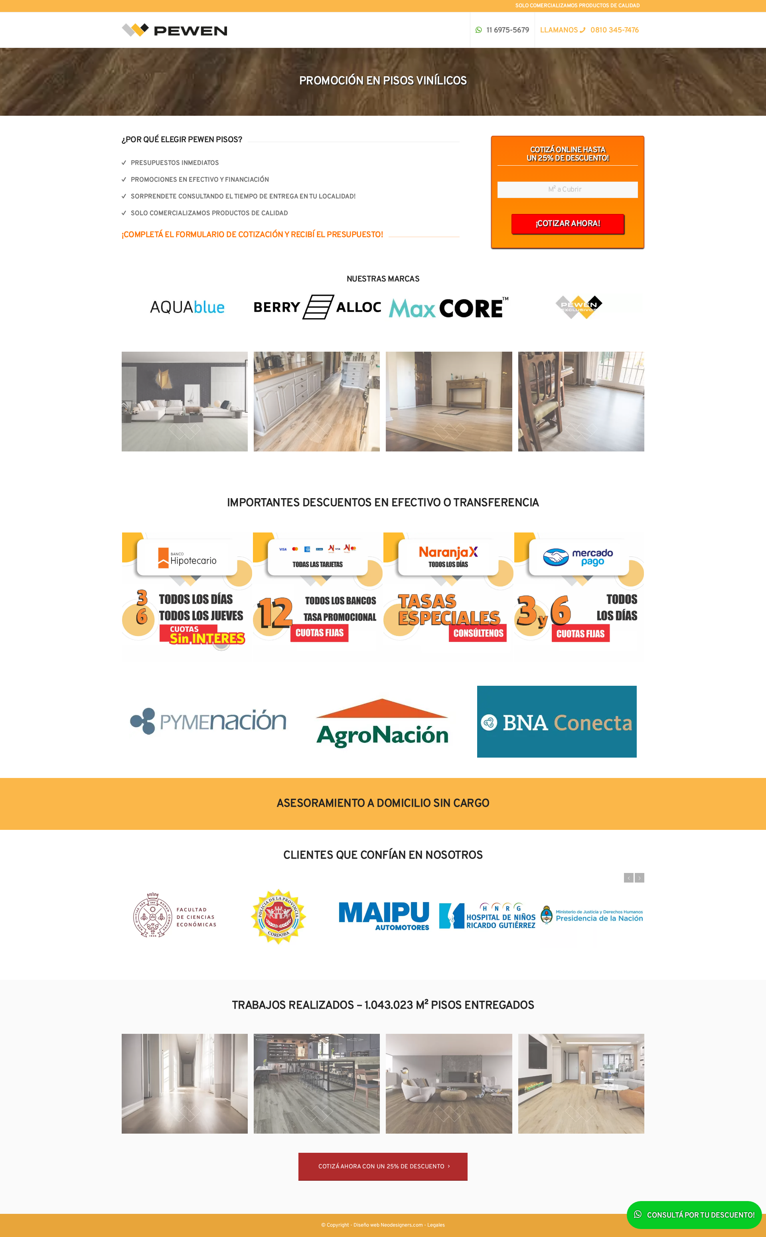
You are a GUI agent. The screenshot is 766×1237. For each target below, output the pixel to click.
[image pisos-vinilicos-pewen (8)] (584, 1087)
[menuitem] (502, 30)
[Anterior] (629, 878)
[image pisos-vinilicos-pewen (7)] (452, 1087)
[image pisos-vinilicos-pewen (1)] (188, 404)
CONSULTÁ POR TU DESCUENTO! (700, 1215)
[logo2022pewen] (174, 30)
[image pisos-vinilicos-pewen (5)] (188, 1087)
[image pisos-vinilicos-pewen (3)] (452, 404)
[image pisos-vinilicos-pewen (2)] (320, 404)
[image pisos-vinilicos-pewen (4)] (584, 404)
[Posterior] (639, 878)
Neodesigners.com (402, 1225)
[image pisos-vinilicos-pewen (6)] (320, 1087)
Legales (436, 1225)
